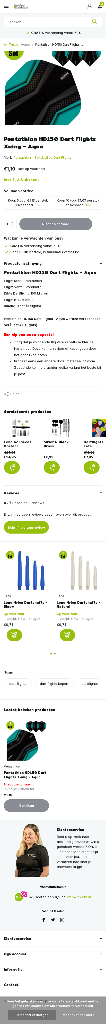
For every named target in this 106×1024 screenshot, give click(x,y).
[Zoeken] (94, 21)
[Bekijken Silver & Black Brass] (61, 429)
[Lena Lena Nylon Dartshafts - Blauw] (26, 571)
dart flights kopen (54, 683)
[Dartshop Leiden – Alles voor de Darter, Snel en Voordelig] (27, 6)
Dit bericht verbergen (31, 1015)
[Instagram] (62, 920)
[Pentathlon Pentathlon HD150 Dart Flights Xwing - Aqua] (26, 741)
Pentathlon (22, 157)
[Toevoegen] (12, 467)
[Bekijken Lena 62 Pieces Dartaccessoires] (21, 429)
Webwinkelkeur (79, 897)
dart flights (17, 683)
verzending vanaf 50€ (35, 246)
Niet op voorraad (55, 224)
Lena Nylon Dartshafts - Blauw (25, 604)
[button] (51, 654)
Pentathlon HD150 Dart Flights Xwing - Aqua (25, 775)
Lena (7, 596)
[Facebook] (44, 920)
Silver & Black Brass (56, 444)
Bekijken (26, 805)
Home (25, 44)
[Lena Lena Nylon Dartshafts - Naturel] (79, 571)
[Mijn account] (89, 6)
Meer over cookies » (79, 1015)
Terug (13, 44)
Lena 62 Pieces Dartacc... (17, 444)
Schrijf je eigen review (26, 527)
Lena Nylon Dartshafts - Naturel (78, 604)
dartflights (90, 683)
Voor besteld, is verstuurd (44, 252)
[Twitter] (53, 920)
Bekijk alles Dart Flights (53, 157)
